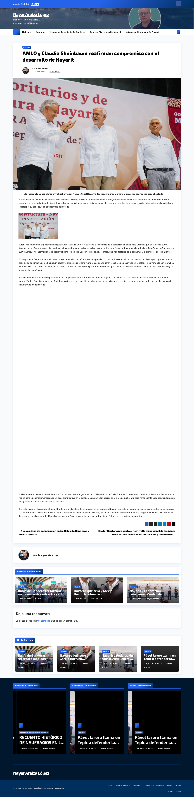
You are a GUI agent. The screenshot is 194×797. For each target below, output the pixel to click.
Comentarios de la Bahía (154, 785)
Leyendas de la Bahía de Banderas (67, 32)
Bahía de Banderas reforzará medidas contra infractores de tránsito (40, 594)
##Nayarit (55, 71)
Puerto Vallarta (174, 791)
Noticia (178, 785)
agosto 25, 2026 (28, 663)
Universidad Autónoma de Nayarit (143, 32)
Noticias (26, 32)
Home (110, 785)
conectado (43, 621)
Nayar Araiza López (31, 14)
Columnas (41, 32)
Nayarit (169, 785)
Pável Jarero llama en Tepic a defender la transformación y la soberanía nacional (94, 745)
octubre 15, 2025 (26, 748)
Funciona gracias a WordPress (25, 788)
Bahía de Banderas (123, 785)
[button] (174, 32)
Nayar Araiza (42, 68)
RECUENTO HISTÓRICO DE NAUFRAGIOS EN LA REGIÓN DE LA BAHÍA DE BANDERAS (39, 745)
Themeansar (59, 788)
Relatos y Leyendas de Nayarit (105, 32)
